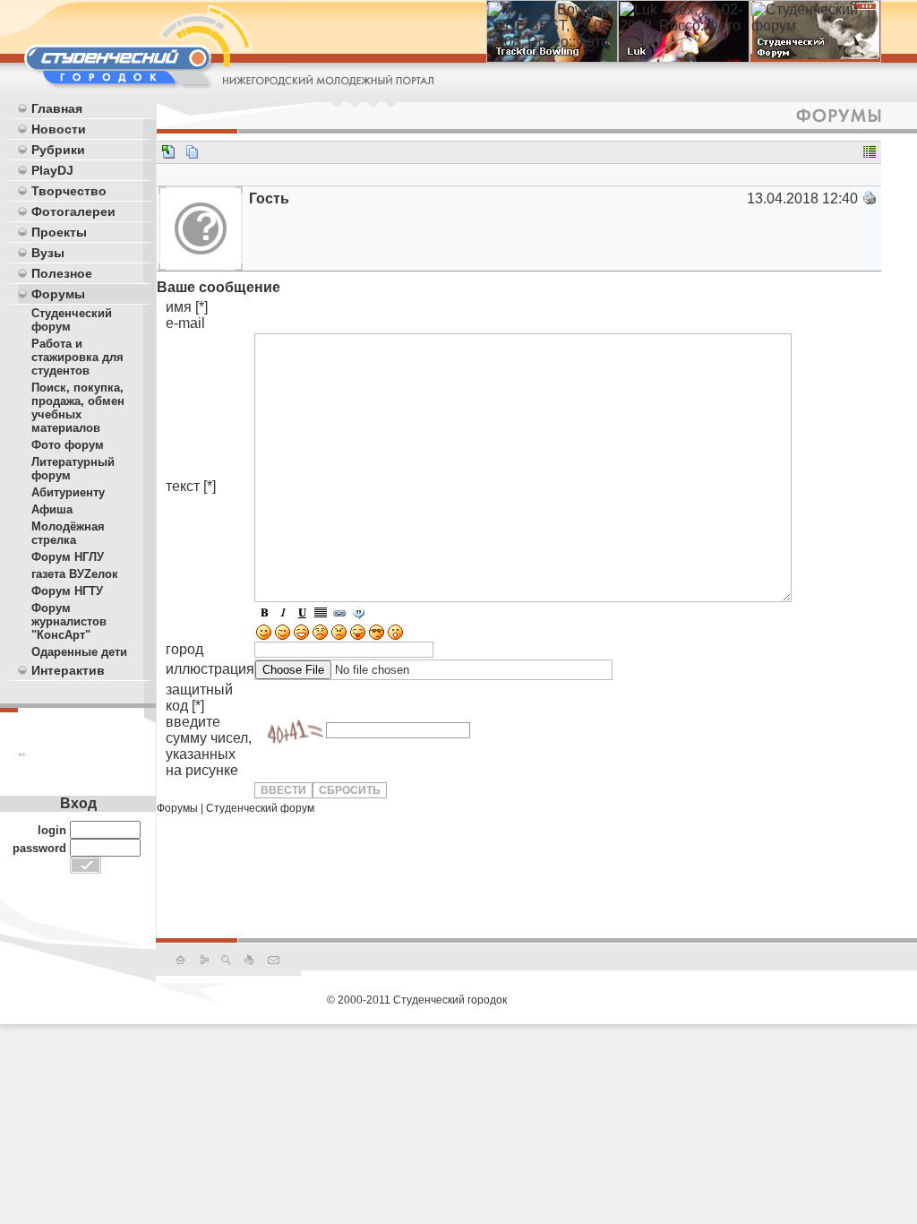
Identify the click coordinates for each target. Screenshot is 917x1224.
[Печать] (869, 201)
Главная (56, 108)
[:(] (320, 636)
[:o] (395, 636)
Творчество (69, 191)
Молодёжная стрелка (68, 533)
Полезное (61, 273)
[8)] (376, 636)
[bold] (264, 615)
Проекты (59, 232)
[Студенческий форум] (168, 155)
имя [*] (187, 307)
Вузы (47, 253)
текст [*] (191, 486)
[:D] (301, 636)
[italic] (283, 615)
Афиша (52, 509)
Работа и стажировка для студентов (77, 357)
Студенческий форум (260, 808)
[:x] (339, 636)
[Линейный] (869, 155)
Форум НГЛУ (67, 557)
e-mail (185, 323)
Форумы (58, 294)
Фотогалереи (73, 211)
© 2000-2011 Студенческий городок (417, 1000)
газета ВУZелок (74, 574)
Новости (58, 129)
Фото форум (67, 445)
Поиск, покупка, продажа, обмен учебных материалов (77, 408)
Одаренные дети (79, 652)
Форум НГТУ (67, 591)
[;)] (282, 636)
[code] (320, 615)
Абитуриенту (68, 492)
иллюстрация (210, 669)
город (184, 649)
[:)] (263, 636)
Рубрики (58, 149)
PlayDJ (52, 170)
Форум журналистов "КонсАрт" (69, 621)
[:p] (357, 636)
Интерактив (68, 670)
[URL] (339, 615)
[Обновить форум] (290, 730)
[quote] (358, 615)
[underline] (302, 615)
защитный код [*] (209, 730)
